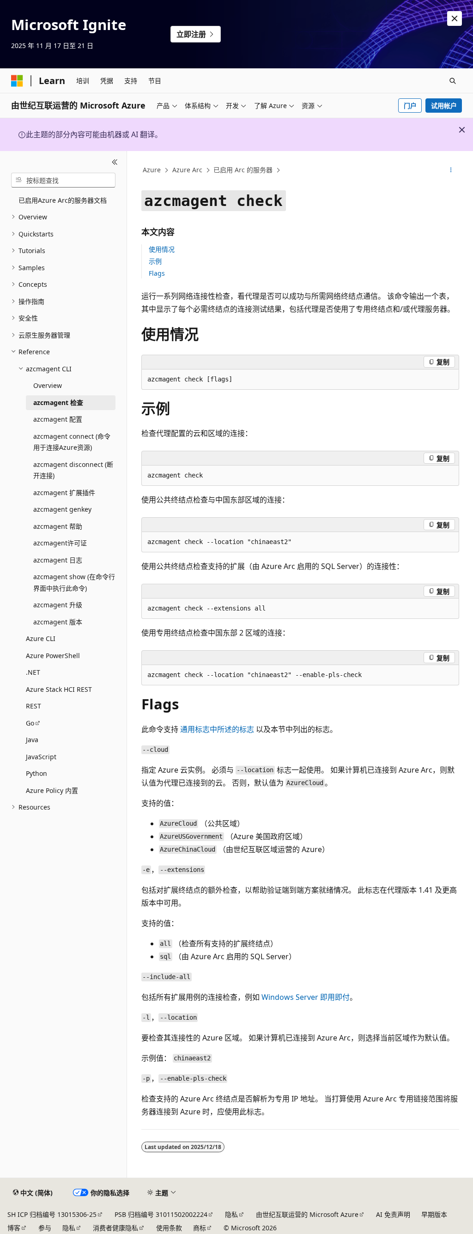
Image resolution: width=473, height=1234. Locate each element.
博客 (13, 1227)
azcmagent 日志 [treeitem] (57, 560)
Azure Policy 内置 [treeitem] (52, 790)
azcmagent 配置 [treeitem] (57, 419)
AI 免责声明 (393, 1214)
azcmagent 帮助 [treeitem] (57, 526)
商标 (199, 1227)
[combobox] (63, 180)
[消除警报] (454, 18)
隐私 (231, 1214)
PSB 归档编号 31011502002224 (161, 1214)
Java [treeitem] (32, 739)
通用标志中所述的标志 (217, 729)
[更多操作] (451, 170)
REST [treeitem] (33, 706)
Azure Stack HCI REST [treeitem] (59, 689)
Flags (157, 273)
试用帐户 (444, 105)
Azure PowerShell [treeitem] (53, 655)
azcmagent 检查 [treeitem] (58, 402)
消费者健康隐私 (115, 1227)
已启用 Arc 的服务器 (243, 169)
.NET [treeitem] (33, 672)
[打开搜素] (452, 81)
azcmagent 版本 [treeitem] (57, 621)
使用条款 (169, 1227)
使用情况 (162, 249)
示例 (155, 261)
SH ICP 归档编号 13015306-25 (52, 1214)
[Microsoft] (17, 81)
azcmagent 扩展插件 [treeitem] (64, 492)
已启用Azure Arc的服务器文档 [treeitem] (62, 200)
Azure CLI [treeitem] (40, 638)
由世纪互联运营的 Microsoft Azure (307, 1214)
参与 (44, 1227)
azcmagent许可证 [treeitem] (60, 542)
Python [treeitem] (36, 773)
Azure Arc (187, 169)
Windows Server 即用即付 (305, 997)
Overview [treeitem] (47, 385)
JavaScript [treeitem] (41, 756)
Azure (152, 169)
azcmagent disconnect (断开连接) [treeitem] (73, 470)
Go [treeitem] (30, 723)
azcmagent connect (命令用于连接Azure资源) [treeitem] (71, 442)
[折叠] (115, 162)
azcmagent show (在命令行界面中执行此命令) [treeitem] (74, 582)
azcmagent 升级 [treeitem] (57, 604)
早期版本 (434, 1214)
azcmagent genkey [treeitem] (62, 509)
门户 (410, 105)
